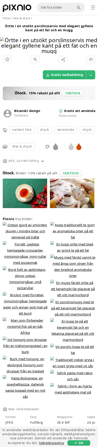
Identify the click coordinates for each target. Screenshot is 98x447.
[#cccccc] (71, 146)
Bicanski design (27, 111)
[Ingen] (93, 40)
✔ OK (79, 443)
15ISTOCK (71, 173)
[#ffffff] (63, 146)
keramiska (66, 129)
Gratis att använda (79, 111)
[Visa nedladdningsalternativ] (90, 74)
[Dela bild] (62, 59)
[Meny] (93, 7)
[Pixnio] (17, 9)
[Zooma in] (35, 59)
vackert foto (21, 129)
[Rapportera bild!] (90, 59)
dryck (44, 129)
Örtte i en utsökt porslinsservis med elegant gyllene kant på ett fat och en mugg (49, 28)
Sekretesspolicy (51, 443)
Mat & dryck (22, 146)
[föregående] (5, 40)
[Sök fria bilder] (79, 7)
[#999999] (56, 146)
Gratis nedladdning (67, 75)
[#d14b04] (79, 146)
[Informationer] (7, 59)
